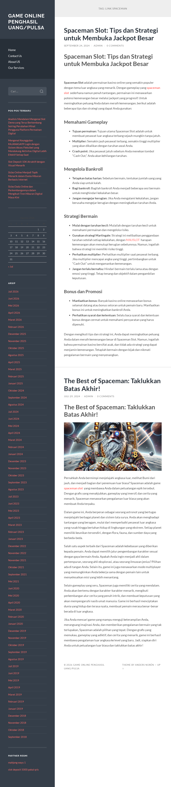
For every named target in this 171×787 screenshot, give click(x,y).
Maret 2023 (15, 524)
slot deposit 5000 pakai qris (23, 769)
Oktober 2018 (16, 729)
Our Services (16, 68)
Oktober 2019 (16, 645)
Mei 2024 (13, 425)
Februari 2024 (16, 447)
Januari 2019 (15, 708)
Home (12, 50)
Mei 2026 (13, 305)
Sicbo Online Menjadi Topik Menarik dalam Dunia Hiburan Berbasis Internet (24, 176)
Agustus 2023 (16, 489)
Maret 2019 (15, 694)
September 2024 (17, 397)
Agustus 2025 (16, 355)
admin (98, 45)
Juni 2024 (13, 418)
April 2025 (14, 362)
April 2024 (14, 432)
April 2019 (14, 687)
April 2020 (14, 602)
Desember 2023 (17, 461)
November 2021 (17, 560)
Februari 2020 (16, 616)
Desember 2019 (17, 630)
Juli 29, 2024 (72, 396)
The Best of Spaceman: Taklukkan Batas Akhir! (112, 384)
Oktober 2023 (16, 475)
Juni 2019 (13, 673)
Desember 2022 (17, 546)
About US (14, 62)
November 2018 (17, 722)
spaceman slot (73, 488)
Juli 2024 (13, 411)
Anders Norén (144, 665)
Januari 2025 (15, 383)
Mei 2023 (13, 510)
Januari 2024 (15, 454)
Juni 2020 (13, 588)
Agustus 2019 (16, 659)
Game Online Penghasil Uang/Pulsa (26, 21)
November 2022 (17, 553)
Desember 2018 (17, 715)
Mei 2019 (13, 680)
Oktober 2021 (16, 567)
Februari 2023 (16, 531)
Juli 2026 (13, 291)
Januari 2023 (15, 538)
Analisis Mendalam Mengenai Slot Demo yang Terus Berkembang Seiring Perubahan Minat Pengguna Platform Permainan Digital (26, 126)
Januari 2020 (15, 623)
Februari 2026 (16, 326)
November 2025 (17, 341)
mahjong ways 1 (17, 762)
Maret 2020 (15, 609)
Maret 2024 (15, 439)
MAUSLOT (133, 240)
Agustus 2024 (16, 404)
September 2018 (17, 736)
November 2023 (17, 468)
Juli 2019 (13, 666)
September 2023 (17, 482)
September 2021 (17, 574)
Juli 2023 (13, 496)
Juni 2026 (13, 298)
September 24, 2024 (77, 45)
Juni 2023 (13, 503)
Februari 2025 (16, 376)
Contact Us (15, 56)
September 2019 (17, 652)
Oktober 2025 (16, 348)
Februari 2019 (16, 701)
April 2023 (14, 517)
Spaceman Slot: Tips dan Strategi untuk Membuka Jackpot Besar (111, 34)
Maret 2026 (15, 319)
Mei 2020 (13, 595)
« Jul (10, 266)
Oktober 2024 (16, 390)
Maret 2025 (15, 369)
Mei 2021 (13, 581)
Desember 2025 (17, 333)
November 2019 (17, 637)
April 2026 (14, 312)
